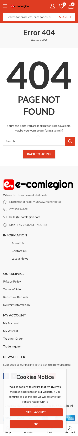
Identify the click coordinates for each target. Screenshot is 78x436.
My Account (11, 323)
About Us (18, 243)
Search (65, 17)
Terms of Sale (12, 289)
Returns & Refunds (15, 297)
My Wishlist (10, 331)
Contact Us (19, 251)
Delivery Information (16, 305)
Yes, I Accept (36, 412)
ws (26, 258)
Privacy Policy (12, 281)
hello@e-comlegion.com (24, 217)
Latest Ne (18, 258)
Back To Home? (39, 154)
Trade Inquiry (12, 346)
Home (35, 40)
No (36, 424)
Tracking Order (13, 338)
